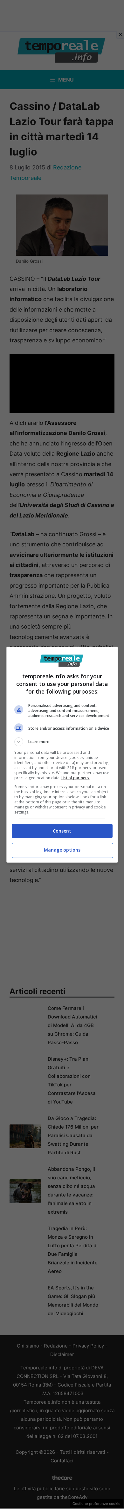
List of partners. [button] (75, 778)
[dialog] (62, 755)
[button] (62, 741)
